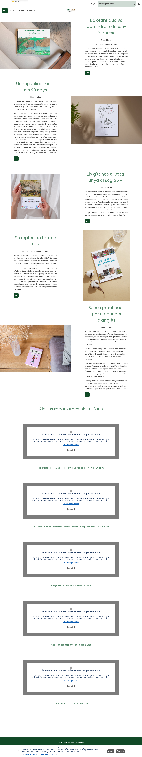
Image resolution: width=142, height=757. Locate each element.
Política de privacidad (71, 445)
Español (16, 1)
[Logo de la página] (71, 10)
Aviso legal (45, 754)
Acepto (71, 450)
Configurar (56, 754)
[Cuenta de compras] (138, 3)
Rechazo (120, 751)
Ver (87, 73)
